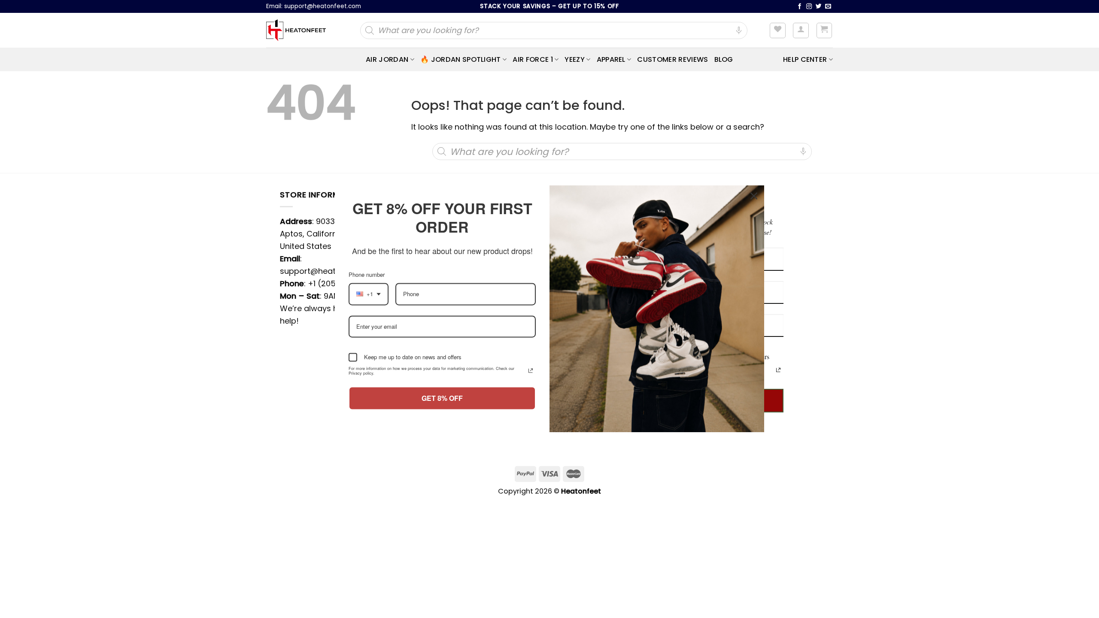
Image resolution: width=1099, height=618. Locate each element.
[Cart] (824, 30)
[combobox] (368, 299)
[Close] (754, 191)
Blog (723, 59)
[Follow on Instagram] (809, 6)
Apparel (611, 59)
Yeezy (575, 59)
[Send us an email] (828, 6)
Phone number (369, 279)
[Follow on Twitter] (819, 6)
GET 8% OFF (442, 403)
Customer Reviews (672, 59)
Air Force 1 (533, 59)
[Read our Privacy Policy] (778, 370)
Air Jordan (387, 59)
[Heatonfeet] (296, 30)
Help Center (805, 59)
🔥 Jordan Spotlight (460, 59)
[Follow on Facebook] (800, 6)
